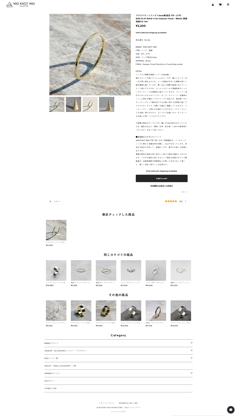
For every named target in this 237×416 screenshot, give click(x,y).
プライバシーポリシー (107, 403)
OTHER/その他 (50, 388)
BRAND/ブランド (51, 343)
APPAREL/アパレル (52, 373)
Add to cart (161, 178)
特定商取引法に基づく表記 (128, 403)
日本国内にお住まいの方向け (161, 186)
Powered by (116, 411)
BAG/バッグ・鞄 (51, 358)
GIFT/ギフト (49, 381)
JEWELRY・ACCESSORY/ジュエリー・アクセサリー (66, 351)
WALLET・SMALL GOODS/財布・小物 (60, 366)
